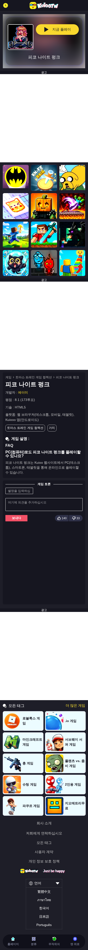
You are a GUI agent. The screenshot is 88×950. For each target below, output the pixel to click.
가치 (52, 428)
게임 (8, 377)
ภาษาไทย (44, 900)
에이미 (23, 392)
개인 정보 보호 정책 (44, 861)
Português (44, 925)
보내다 (16, 518)
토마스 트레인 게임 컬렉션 (33, 377)
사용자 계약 (44, 852)
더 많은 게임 (75, 705)
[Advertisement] (44, 118)
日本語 (44, 916)
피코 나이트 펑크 (67, 377)
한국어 (44, 908)
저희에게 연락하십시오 (44, 833)
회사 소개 (44, 823)
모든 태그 (44, 842)
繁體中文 (44, 892)
